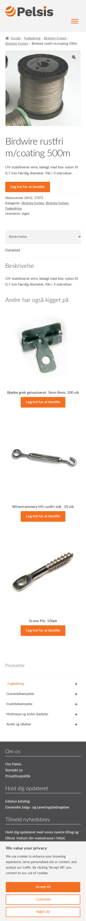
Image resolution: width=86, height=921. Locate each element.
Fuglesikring (32, 38)
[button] (74, 57)
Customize (43, 899)
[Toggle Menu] (74, 21)
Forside (16, 38)
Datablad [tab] (12, 250)
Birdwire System (55, 38)
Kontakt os (14, 770)
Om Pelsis (13, 764)
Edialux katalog (17, 801)
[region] (43, 881)
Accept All (43, 887)
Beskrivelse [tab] (18, 236)
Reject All (43, 912)
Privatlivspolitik (17, 776)
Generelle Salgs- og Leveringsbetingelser (37, 807)
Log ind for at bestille (27, 187)
